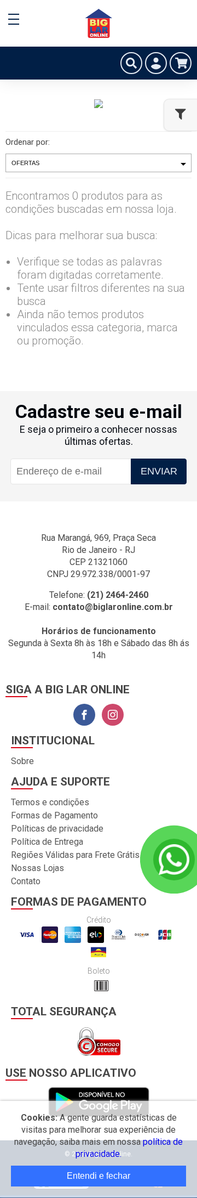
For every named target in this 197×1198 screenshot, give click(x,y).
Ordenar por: (27, 142)
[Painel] (156, 63)
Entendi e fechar (98, 1175)
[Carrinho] (181, 63)
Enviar (159, 471)
